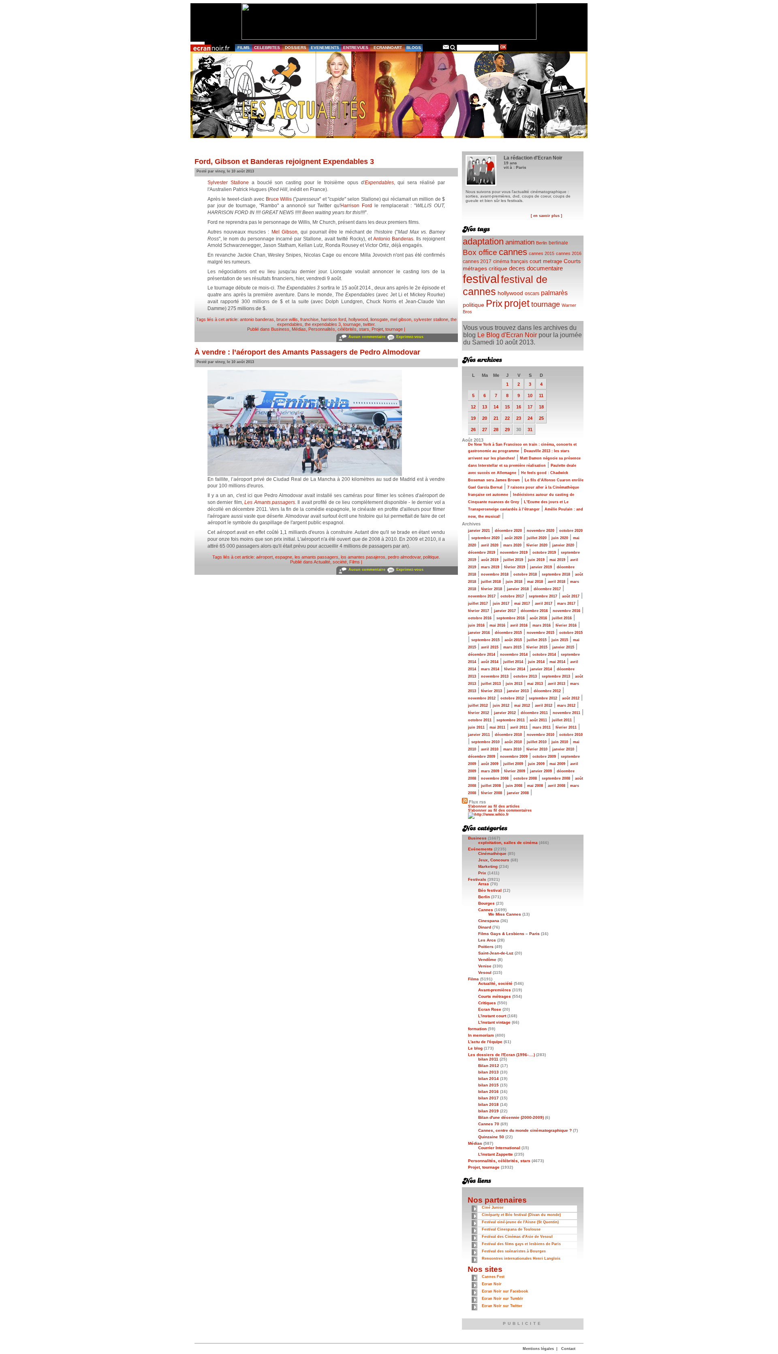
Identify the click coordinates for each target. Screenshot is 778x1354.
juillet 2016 (562, 618)
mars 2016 (541, 625)
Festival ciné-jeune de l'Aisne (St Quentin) (520, 1222)
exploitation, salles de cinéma (508, 842)
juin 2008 (514, 786)
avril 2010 (489, 749)
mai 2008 (535, 786)
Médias (299, 329)
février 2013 (491, 691)
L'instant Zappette (495, 1154)
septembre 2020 (485, 538)
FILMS (243, 47)
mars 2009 (490, 771)
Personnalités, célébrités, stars (338, 329)
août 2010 (513, 742)
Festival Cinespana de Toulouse (511, 1229)
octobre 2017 (512, 596)
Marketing (488, 866)
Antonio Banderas (393, 239)
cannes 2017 (477, 261)
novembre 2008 (495, 778)
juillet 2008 (491, 786)
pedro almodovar (404, 557)
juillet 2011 (562, 720)
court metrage (546, 261)
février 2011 (566, 727)
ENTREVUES (355, 47)
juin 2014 (536, 662)
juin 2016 (476, 625)
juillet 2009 (513, 764)
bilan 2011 (488, 1059)
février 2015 (536, 647)
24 (530, 418)
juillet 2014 (513, 662)
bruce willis (287, 319)
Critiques (487, 1003)
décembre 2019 (481, 553)
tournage (352, 324)
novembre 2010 (540, 735)
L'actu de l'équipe (485, 1041)
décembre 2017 (547, 589)
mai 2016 (497, 625)
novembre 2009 (514, 757)
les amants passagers (316, 557)
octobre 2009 (544, 757)
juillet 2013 (491, 684)
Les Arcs (487, 940)
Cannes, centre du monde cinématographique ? (525, 1130)
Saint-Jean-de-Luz (495, 953)
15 (507, 406)
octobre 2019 (544, 553)
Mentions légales (538, 1349)
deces (517, 268)
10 (530, 395)
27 (484, 429)
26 (473, 429)
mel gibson (400, 319)
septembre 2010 (485, 742)
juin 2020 (559, 538)
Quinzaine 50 (491, 1137)
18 (541, 406)
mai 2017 (522, 604)
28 (496, 429)
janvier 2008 (518, 793)
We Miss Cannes (504, 914)
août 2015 (513, 640)
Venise (485, 966)
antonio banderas (257, 319)
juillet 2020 (537, 538)
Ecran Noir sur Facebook (505, 1291)
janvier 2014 (541, 669)
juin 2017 (501, 604)
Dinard (484, 927)
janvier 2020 (563, 545)
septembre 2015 (485, 640)
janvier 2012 (505, 713)
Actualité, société (330, 561)
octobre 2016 (480, 618)
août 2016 (538, 618)
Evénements (480, 849)
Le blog (475, 1048)
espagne (283, 557)
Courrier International (499, 1148)
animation (519, 242)
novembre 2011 (566, 713)
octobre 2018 (525, 574)
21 (496, 418)
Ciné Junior (493, 1207)
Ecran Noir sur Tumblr (502, 1299)
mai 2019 (557, 560)
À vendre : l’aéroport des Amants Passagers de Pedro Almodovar (307, 352)
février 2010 (536, 749)
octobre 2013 (525, 676)
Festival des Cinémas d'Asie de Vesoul (517, 1237)
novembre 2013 (495, 676)
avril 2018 (556, 582)
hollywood (358, 319)
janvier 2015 (563, 647)
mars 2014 (490, 669)
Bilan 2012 (488, 1065)
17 (530, 406)
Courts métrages (494, 996)
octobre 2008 (525, 778)
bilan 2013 (488, 1072)
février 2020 (536, 545)
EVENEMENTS (325, 47)
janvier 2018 (518, 589)
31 (530, 429)
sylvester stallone (431, 319)
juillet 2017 (478, 604)
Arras (483, 884)
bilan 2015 (488, 1085)
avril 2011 (519, 727)
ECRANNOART (388, 47)
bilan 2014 (488, 1078)
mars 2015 (512, 647)
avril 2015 (489, 647)
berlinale (558, 242)
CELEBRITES (267, 47)
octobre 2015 (571, 633)
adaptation (483, 241)
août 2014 (489, 662)
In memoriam (481, 1035)
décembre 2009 (481, 757)
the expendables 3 (323, 324)
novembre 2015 (540, 633)
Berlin (541, 242)
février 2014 (514, 669)
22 (507, 418)
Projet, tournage (387, 329)
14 (496, 406)
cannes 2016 (568, 253)
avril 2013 (556, 684)
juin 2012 (501, 706)
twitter (368, 324)
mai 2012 (522, 706)
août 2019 (489, 560)
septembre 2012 (543, 698)
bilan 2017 (488, 1098)
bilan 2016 (488, 1091)
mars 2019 (490, 567)
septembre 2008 (556, 778)
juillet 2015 (537, 640)
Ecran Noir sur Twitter (502, 1306)
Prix (494, 303)
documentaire (545, 268)
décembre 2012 (547, 691)
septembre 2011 (510, 720)
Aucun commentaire (366, 337)
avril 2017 (543, 604)
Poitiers (486, 946)
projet (517, 303)
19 (473, 418)
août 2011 (538, 720)
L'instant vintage (494, 1022)
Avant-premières (494, 990)
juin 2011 (476, 727)
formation (477, 1029)
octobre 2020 (571, 531)
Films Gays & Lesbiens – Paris (509, 933)
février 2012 (478, 713)
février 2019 (514, 567)
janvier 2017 (505, 611)
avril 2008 (556, 786)
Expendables (379, 182)
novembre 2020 (540, 531)
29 (507, 429)
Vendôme (487, 959)
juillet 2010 (537, 742)
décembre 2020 (508, 531)
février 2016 (566, 625)
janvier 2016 (479, 633)
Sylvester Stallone (228, 182)
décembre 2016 (534, 611)
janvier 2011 (479, 735)
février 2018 (491, 589)
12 (473, 406)
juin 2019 (536, 560)
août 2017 (570, 596)
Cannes (485, 910)
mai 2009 (557, 764)
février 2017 (478, 611)
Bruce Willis (279, 199)
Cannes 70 (488, 1124)
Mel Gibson (284, 232)
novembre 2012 (482, 698)
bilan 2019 (488, 1111)
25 (541, 418)
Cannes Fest (493, 1277)
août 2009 (489, 764)
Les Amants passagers (269, 502)
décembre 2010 (508, 735)
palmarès (554, 292)
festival (481, 278)
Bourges (486, 903)
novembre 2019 (514, 553)
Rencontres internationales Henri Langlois (521, 1258)
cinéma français (510, 261)
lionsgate (379, 319)
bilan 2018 (488, 1104)
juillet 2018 (491, 582)
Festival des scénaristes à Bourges (514, 1251)
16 (518, 406)
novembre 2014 (514, 655)
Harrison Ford (356, 205)
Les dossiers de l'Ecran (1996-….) (501, 1054)
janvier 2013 (518, 691)
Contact (568, 1349)
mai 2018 (535, 582)
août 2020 (513, 538)
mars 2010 (512, 749)
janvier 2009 (541, 771)
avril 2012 (543, 706)
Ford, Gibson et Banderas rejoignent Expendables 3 (284, 161)
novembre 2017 (482, 596)
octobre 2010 (571, 735)
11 (541, 395)
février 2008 (491, 793)
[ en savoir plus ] (546, 216)
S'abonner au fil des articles (493, 806)
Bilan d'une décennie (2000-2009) (511, 1117)
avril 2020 (489, 545)
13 (484, 406)
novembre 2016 (566, 611)
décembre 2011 (534, 713)
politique (431, 557)
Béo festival (490, 890)
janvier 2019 (541, 567)
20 (484, 418)
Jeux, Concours (493, 860)
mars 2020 (512, 545)
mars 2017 (566, 604)
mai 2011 (497, 727)
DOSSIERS (295, 47)
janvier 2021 (479, 531)
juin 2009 (536, 764)
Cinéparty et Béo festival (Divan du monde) (521, 1215)
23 (518, 418)
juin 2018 (514, 582)
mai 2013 (535, 684)
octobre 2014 (544, 655)
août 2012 (570, 698)
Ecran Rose (489, 1009)
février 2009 (514, 771)
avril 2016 (519, 625)
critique (498, 268)
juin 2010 (559, 742)
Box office (480, 252)
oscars (532, 293)
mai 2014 (557, 662)
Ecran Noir (492, 1284)
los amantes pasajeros (363, 557)
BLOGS (413, 47)
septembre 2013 (556, 676)
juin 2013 (514, 684)
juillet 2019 (513, 560)
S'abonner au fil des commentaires (500, 810)
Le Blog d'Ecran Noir (507, 335)
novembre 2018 (495, 574)
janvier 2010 (563, 749)
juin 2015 (559, 640)
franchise (309, 319)
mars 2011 (541, 727)
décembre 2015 (508, 633)
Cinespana (488, 920)
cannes (513, 252)
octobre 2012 (512, 698)
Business (280, 329)
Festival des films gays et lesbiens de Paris (521, 1244)
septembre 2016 (510, 618)
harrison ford (333, 319)
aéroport (264, 557)
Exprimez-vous (409, 337)
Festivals (477, 879)
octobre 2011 (480, 720)
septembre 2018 (556, 574)
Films (354, 561)
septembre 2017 (543, 596)
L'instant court (492, 1016)
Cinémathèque (492, 853)
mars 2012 (566, 706)
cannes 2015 (541, 253)
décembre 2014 (481, 655)
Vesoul (485, 972)
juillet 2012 (478, 706)
